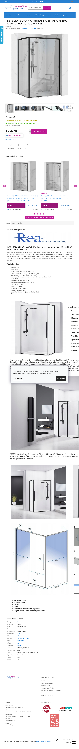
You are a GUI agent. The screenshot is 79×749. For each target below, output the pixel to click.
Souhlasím (61, 378)
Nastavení (18, 378)
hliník (28, 638)
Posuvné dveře (22, 622)
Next (75, 186)
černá (19, 629)
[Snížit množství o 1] (30, 132)
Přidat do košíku (40, 131)
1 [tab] (35, 214)
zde (50, 373)
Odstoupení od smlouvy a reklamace (52, 691)
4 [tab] (43, 214)
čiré (18, 634)
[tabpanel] (23, 186)
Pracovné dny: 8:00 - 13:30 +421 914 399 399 (18, 712)
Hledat (47, 7)
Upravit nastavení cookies (43, 741)
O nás (43, 681)
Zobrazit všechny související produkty (39, 217)
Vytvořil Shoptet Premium (67, 740)
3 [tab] (40, 214)
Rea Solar (20, 641)
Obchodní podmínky (47, 683)
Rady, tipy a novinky (47, 696)
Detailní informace (10, 139)
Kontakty (44, 693)
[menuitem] (8, 15)
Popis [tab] (8, 223)
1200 (18, 643)
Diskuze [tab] (14, 223)
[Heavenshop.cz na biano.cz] (57, 720)
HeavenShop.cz (10, 721)
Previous (4, 186)
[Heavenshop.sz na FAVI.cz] (49, 709)
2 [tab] (37, 214)
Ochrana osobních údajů (48, 688)
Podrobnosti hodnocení (29, 28)
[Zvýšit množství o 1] (30, 130)
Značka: (40, 29)
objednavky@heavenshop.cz (14, 708)
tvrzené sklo (21, 638)
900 (18, 636)
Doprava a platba (37, 1)
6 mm (19, 645)
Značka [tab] (20, 223)
